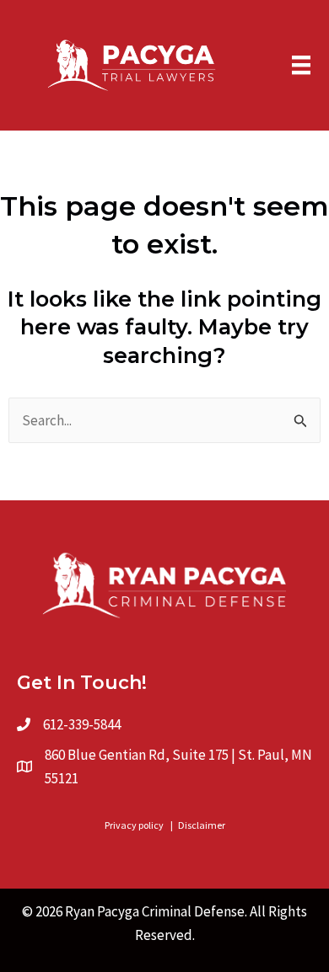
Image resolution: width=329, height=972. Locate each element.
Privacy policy (134, 825)
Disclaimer (201, 825)
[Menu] (301, 65)
